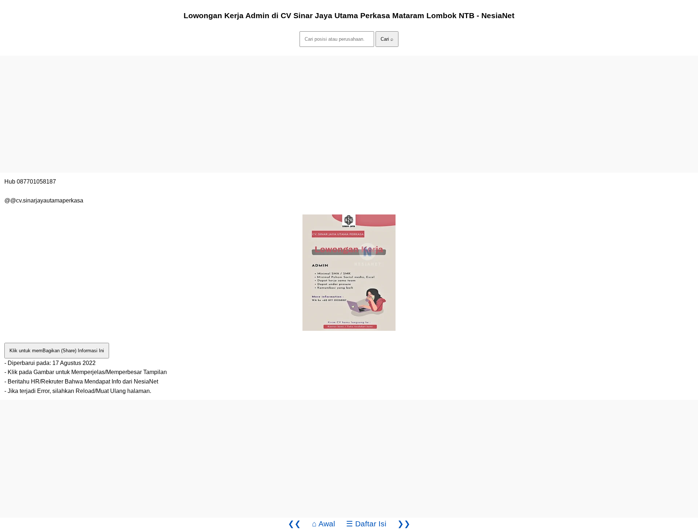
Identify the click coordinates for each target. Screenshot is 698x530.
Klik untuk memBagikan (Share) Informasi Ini (56, 350)
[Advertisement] (218, 106)
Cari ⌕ (387, 39)
